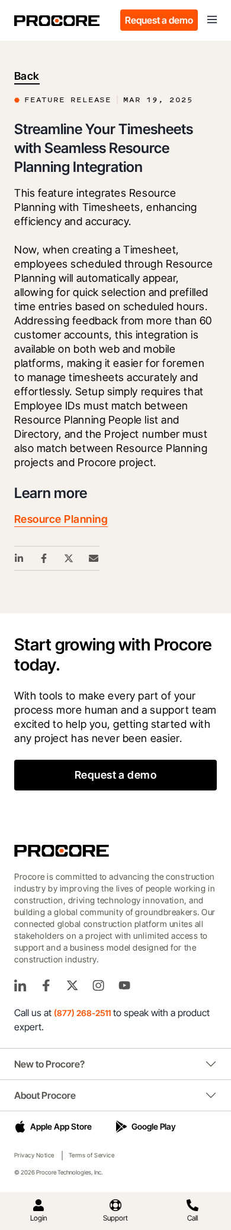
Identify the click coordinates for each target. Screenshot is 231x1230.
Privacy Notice (34, 1155)
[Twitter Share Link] (69, 558)
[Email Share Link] (94, 558)
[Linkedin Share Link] (19, 558)
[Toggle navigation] (212, 20)
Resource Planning (61, 519)
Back (27, 76)
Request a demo (159, 20)
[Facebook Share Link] (44, 558)
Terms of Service (92, 1155)
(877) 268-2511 (82, 1013)
